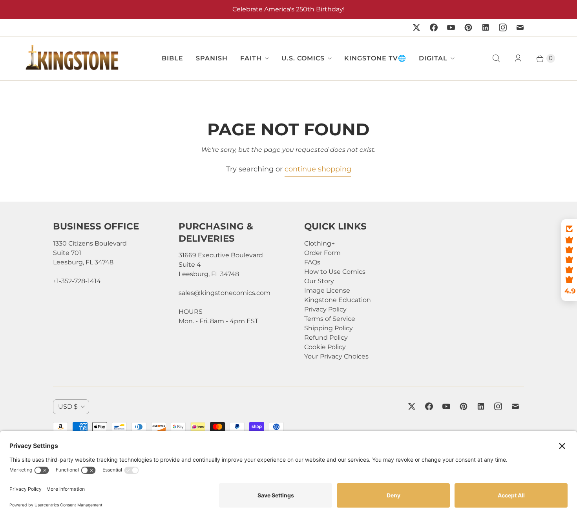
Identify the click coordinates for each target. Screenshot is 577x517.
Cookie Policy (325, 347)
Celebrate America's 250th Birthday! (288, 9)
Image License (327, 290)
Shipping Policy (328, 328)
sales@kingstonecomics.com (224, 293)
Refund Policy (326, 337)
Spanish (212, 58)
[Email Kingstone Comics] (520, 27)
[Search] (496, 58)
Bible (172, 58)
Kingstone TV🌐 (375, 58)
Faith (251, 58)
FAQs (312, 262)
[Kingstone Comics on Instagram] (502, 27)
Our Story (319, 281)
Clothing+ (319, 243)
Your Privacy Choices (336, 356)
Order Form (322, 253)
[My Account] (518, 58)
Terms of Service (329, 318)
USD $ (68, 406)
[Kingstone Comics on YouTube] (451, 27)
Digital (433, 58)
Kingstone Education (337, 300)
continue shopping (318, 169)
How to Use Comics (334, 271)
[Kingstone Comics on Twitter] (416, 27)
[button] (569, 260)
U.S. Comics (303, 58)
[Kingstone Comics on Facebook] (433, 27)
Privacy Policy (325, 309)
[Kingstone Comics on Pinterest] (468, 27)
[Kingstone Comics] (71, 59)
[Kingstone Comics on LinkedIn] (485, 27)
